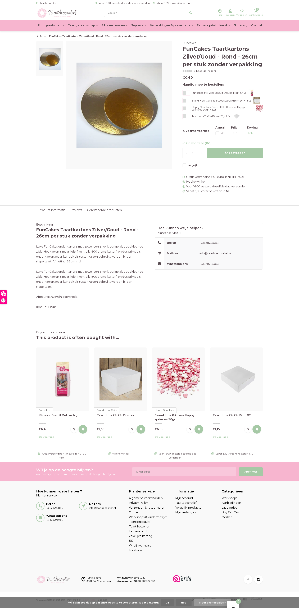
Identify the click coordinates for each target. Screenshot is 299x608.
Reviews (76, 210)
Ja (167, 602)
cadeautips (229, 507)
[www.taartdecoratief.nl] (57, 13)
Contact (134, 512)
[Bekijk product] (83, 429)
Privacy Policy (138, 502)
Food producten (49, 25)
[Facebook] (248, 579)
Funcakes (189, 43)
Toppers (137, 25)
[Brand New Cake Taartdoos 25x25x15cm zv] (120, 379)
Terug (43, 36)
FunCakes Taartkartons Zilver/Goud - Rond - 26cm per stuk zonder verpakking (98, 36)
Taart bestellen (139, 526)
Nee (183, 602)
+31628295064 (209, 242)
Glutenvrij (240, 25)
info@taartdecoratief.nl (216, 253)
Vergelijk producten (189, 507)
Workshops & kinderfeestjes (148, 517)
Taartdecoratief (139, 521)
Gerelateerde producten (104, 210)
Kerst (223, 25)
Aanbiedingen (231, 502)
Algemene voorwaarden (146, 498)
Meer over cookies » (212, 602)
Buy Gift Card (231, 512)
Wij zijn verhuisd (140, 545)
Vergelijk (193, 165)
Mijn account (184, 498)
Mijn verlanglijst (186, 512)
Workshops (229, 498)
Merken (227, 517)
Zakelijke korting (140, 536)
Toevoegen (237, 153)
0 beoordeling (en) (205, 70)
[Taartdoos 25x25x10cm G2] (236, 379)
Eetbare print (206, 25)
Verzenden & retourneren (147, 507)
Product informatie (52, 210)
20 (222, 133)
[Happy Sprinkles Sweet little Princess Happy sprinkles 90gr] (178, 379)
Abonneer (250, 471)
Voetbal (256, 25)
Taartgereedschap (81, 25)
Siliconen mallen (113, 25)
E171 (132, 540)
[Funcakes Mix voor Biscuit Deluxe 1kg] (62, 379)
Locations (135, 550)
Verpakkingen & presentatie (170, 25)
